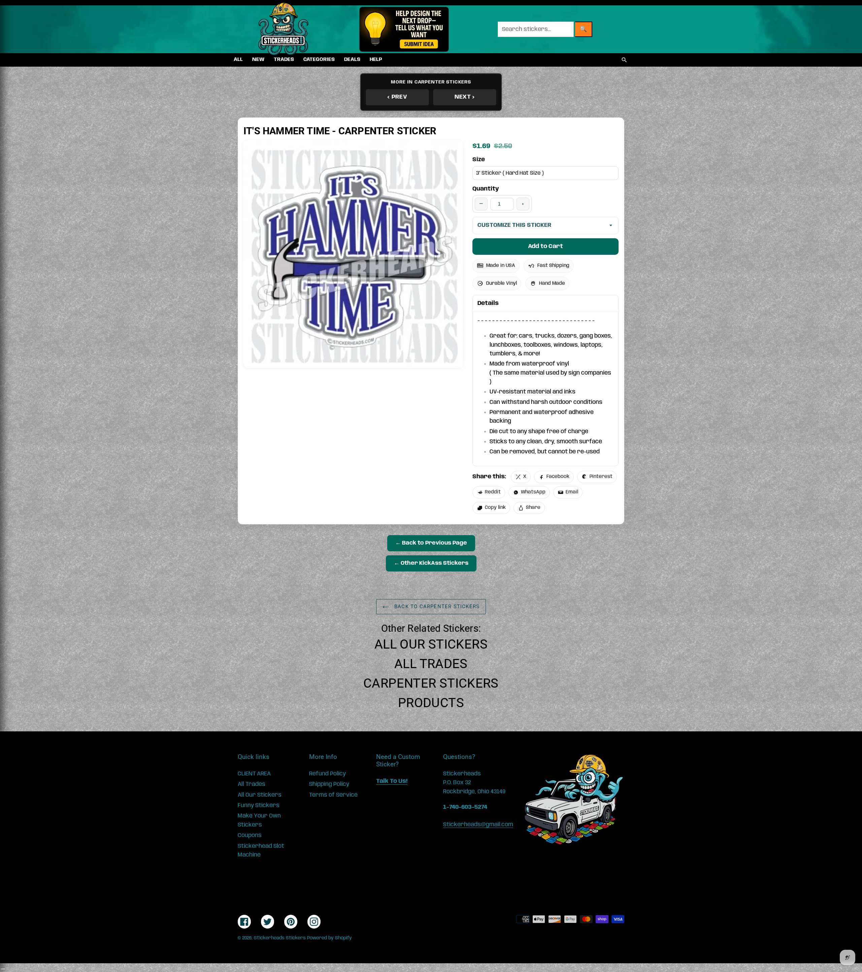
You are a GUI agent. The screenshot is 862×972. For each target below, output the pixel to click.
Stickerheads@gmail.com (478, 825)
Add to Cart (545, 246)
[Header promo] (404, 29)
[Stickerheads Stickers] (283, 29)
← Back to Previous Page (431, 543)
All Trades (431, 663)
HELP (376, 59)
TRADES (284, 59)
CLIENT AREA (254, 774)
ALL (238, 59)
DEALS (352, 59)
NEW (258, 59)
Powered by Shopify (329, 938)
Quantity (485, 189)
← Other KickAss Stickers (431, 563)
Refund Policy (327, 774)
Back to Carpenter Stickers (436, 606)
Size (478, 160)
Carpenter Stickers (431, 683)
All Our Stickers (431, 644)
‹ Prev (397, 97)
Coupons (250, 835)
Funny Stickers (258, 805)
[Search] (624, 60)
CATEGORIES (319, 59)
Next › (465, 97)
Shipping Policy (329, 784)
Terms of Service (333, 795)
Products (431, 702)
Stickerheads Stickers (280, 938)
